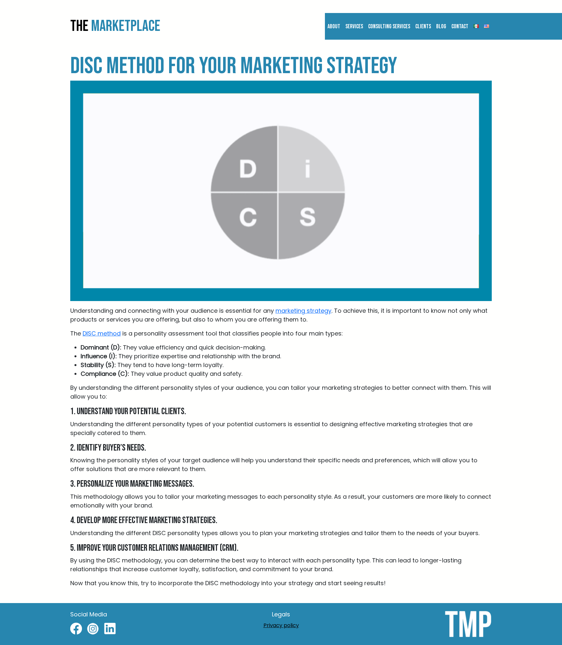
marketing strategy (303, 311)
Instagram (93, 629)
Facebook (76, 629)
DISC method (102, 333)
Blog (441, 26)
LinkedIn (110, 629)
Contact (459, 26)
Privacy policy (281, 625)
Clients (423, 26)
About (334, 26)
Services (354, 26)
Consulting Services (389, 26)
